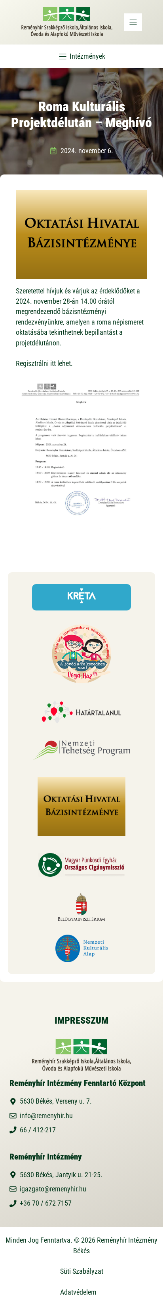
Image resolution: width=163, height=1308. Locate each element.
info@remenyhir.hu (46, 1116)
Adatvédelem (78, 1292)
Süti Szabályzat (81, 1271)
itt (53, 363)
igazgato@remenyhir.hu (53, 1189)
